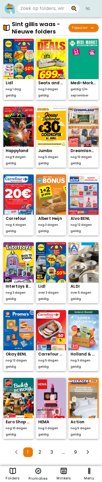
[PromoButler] (10, 8)
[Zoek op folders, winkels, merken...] (74, 8)
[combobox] (42, 8)
